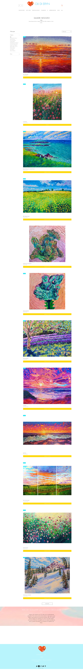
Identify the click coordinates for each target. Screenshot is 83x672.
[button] (62, 5)
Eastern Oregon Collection (13, 46)
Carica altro (47, 603)
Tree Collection (12, 49)
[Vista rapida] (47, 243)
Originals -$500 (12, 41)
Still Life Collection (12, 47)
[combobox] (66, 32)
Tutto (10, 36)
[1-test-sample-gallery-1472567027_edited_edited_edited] (37, 666)
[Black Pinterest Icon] (45, 666)
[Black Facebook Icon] (41, 666)
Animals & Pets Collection (13, 38)
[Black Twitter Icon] (43, 666)
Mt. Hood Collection (13, 40)
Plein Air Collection (12, 50)
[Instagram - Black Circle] (39, 666)
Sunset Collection (12, 48)
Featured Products (12, 39)
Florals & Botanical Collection (14, 42)
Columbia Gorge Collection (14, 43)
